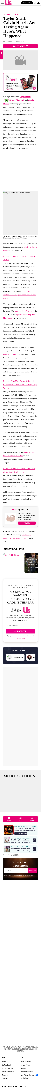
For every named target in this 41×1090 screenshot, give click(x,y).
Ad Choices (24, 1078)
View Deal (27, 523)
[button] (35, 2)
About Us (5, 1062)
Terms (29, 636)
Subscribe (27, 3)
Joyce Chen (8, 41)
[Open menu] (2, 3)
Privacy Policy (20, 638)
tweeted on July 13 (11, 354)
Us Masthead (6, 1065)
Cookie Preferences (27, 1072)
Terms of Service (26, 1062)
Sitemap (5, 1078)
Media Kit (5, 1075)
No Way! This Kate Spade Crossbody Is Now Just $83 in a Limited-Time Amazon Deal (26, 516)
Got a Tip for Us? (7, 1068)
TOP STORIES (19, 46)
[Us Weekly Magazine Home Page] (7, 2)
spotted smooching (23, 314)
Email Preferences (8, 1072)
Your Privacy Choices (27, 1075)
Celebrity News (11, 14)
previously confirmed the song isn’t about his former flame (19, 294)
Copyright (24, 1068)
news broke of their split (25, 311)
